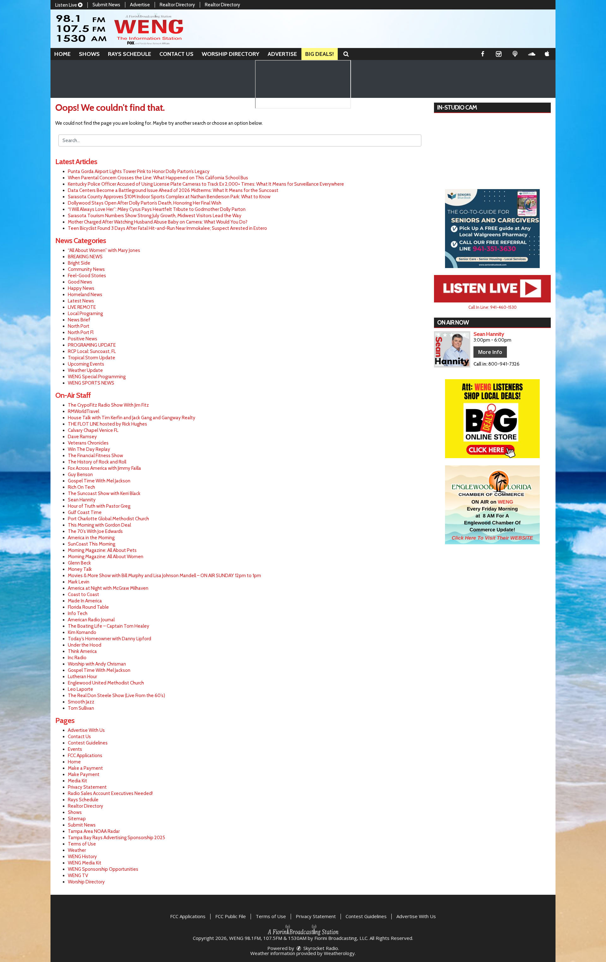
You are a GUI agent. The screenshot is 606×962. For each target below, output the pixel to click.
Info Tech (77, 613)
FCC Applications (85, 755)
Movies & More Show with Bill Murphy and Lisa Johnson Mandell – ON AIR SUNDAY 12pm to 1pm (164, 575)
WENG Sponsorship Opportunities (103, 869)
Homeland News (85, 294)
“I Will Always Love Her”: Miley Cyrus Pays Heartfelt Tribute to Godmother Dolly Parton (157, 209)
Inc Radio (77, 657)
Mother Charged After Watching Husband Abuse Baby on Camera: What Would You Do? (157, 222)
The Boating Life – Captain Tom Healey (108, 626)
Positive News (82, 339)
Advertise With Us (86, 730)
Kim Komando (82, 632)
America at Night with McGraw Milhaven (108, 588)
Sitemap (77, 819)
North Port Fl (80, 332)
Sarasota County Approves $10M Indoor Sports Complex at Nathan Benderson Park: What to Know (169, 197)
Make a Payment (85, 768)
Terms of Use (82, 844)
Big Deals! (319, 54)
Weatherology (339, 953)
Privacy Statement (87, 787)
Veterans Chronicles (88, 443)
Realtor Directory (177, 5)
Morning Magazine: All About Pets (102, 550)
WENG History (82, 856)
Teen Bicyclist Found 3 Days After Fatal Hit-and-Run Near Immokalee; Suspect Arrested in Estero (167, 228)
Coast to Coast (83, 594)
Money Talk (80, 569)
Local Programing (85, 313)
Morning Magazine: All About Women (105, 556)
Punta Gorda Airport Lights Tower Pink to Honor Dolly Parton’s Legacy (139, 171)
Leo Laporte (80, 689)
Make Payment (83, 774)
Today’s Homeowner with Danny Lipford (109, 639)
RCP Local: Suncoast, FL (92, 351)
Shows (89, 54)
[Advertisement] (492, 228)
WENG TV (78, 875)
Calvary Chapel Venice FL (93, 430)
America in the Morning (91, 538)
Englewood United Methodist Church (106, 683)
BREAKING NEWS (85, 257)
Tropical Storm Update (91, 358)
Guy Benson (80, 474)
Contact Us (176, 54)
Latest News (81, 301)
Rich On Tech (81, 487)
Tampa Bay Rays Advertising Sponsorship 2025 (116, 837)
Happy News (81, 288)
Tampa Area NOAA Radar (94, 831)
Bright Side (79, 263)
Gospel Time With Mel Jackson (99, 481)
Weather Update (85, 370)
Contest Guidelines (88, 743)
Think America (82, 651)
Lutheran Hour (82, 676)
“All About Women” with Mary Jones (104, 250)
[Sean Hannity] (452, 349)
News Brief (79, 320)
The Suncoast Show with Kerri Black (104, 493)
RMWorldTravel (83, 411)
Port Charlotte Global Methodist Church (108, 519)
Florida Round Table (88, 607)
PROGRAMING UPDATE (92, 345)
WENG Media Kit (84, 863)
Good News (80, 282)
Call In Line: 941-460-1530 (492, 307)
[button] (346, 54)
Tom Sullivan (81, 708)
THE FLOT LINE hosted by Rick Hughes (107, 424)
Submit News (106, 5)
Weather (77, 850)
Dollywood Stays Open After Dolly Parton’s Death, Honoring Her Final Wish (144, 203)
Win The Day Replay (89, 449)
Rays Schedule (129, 54)
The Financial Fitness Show (95, 455)
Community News (86, 269)
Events (75, 749)
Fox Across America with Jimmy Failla (104, 468)
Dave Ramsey (82, 436)
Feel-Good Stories (87, 275)
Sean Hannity (82, 500)
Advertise (140, 5)
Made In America (85, 601)
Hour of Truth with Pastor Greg (99, 506)
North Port (78, 326)
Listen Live (66, 5)
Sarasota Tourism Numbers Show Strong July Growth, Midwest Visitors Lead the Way (154, 215)
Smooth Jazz (81, 702)
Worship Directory (230, 54)
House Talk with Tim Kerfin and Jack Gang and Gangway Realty (131, 418)
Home (62, 54)
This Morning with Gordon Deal (99, 525)
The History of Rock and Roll (97, 462)
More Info (490, 352)
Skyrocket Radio (320, 948)
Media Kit (77, 781)
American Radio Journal (91, 620)
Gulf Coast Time (85, 512)
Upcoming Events (86, 364)
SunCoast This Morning (91, 544)
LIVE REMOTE (82, 307)
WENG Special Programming (97, 376)
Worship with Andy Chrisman (97, 664)
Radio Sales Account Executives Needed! (110, 793)
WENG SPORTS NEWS (91, 383)
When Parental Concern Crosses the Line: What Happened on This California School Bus (158, 178)
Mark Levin (78, 582)
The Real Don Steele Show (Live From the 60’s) (116, 695)
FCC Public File (230, 916)
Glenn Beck (79, 563)
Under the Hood (84, 645)
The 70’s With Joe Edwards (95, 531)
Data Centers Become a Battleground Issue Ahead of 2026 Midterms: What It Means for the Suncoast (173, 190)
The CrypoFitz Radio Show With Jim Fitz (108, 405)
